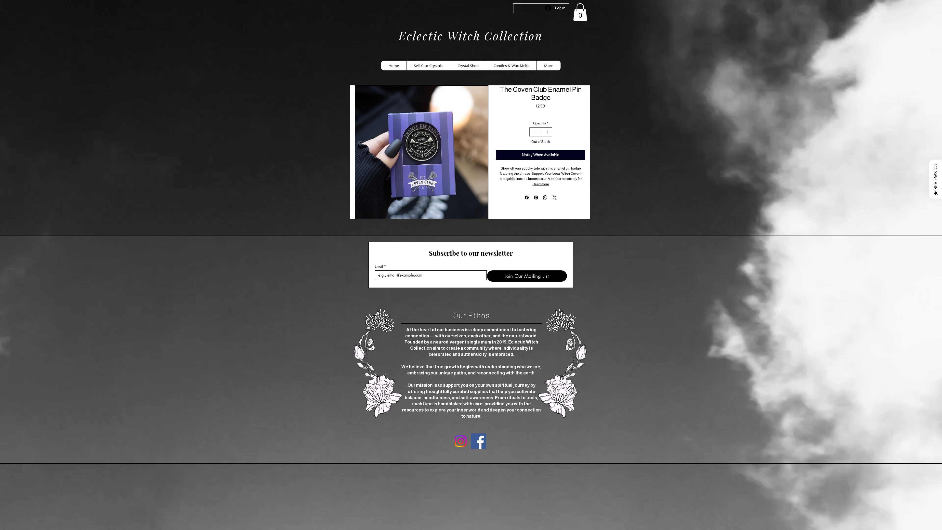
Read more (541, 184)
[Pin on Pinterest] (536, 197)
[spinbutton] (540, 132)
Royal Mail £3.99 (540, 113)
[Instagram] (460, 441)
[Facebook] (478, 441)
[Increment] (548, 132)
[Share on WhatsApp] (545, 197)
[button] (580, 12)
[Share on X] (555, 197)
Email (380, 266)
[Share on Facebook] (527, 197)
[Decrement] (533, 132)
